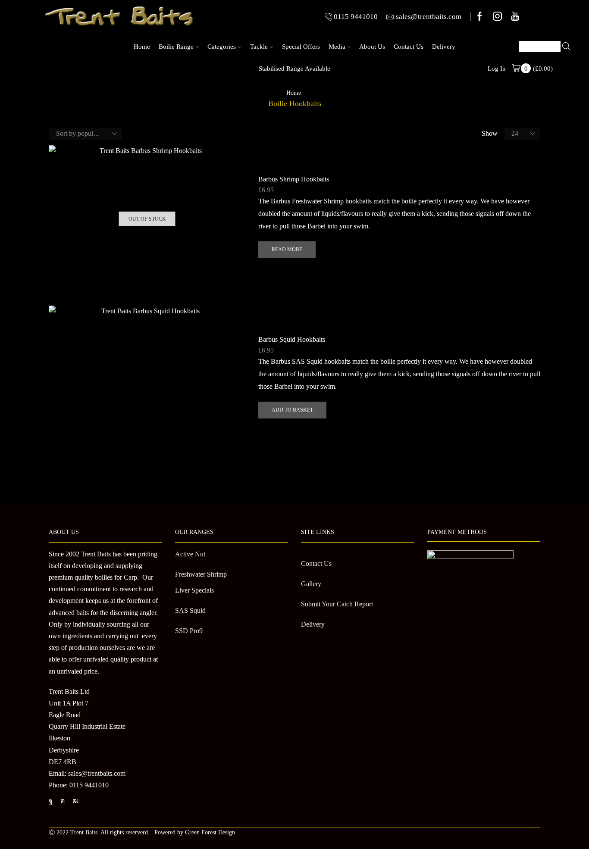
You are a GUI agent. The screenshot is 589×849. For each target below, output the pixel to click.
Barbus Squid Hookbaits (291, 339)
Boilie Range (176, 46)
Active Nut (190, 554)
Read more (287, 250)
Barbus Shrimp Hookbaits (293, 179)
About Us (372, 46)
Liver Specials (194, 590)
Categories (221, 46)
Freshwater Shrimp (201, 574)
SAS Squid (190, 610)
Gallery (311, 583)
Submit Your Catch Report (337, 604)
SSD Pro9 (189, 630)
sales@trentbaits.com (96, 773)
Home (142, 46)
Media (337, 46)
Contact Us (408, 46)
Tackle (259, 46)
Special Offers (301, 46)
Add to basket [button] (292, 410)
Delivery (443, 46)
